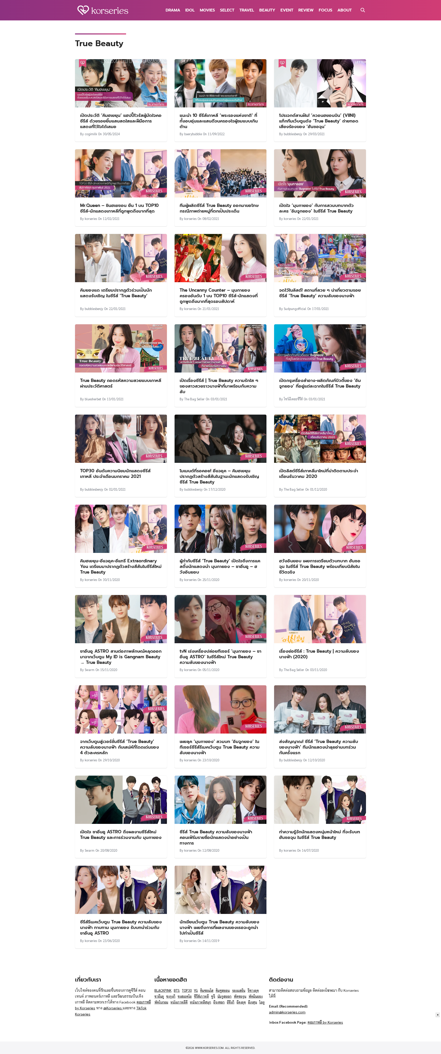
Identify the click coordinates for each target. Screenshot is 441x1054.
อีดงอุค (241, 1002)
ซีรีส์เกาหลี (201, 996)
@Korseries (113, 1008)
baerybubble (193, 134)
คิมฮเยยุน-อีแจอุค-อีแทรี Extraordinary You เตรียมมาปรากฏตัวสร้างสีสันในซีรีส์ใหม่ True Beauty (121, 566)
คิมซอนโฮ (206, 990)
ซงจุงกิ (170, 996)
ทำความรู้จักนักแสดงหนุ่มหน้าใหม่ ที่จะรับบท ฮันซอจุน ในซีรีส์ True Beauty (319, 834)
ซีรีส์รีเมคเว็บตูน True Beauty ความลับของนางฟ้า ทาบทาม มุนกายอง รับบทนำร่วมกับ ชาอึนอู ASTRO (121, 927)
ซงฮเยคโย (185, 996)
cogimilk (91, 134)
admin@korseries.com (287, 1012)
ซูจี (213, 996)
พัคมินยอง (256, 996)
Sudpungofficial (295, 308)
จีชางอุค (253, 990)
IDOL (190, 10)
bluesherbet (93, 399)
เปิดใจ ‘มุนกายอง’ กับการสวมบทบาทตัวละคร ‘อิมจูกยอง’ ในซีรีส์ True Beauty (316, 208)
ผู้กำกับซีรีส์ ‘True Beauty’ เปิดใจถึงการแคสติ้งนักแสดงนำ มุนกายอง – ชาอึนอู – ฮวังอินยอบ (220, 566)
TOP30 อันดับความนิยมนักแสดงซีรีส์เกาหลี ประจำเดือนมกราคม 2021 (115, 473)
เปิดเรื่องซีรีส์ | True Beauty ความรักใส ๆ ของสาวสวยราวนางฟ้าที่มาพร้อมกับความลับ (219, 386)
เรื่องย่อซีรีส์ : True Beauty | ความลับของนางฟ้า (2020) (319, 654)
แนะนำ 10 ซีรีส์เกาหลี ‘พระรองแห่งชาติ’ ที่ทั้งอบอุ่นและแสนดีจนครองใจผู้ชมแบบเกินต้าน (219, 121)
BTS (177, 990)
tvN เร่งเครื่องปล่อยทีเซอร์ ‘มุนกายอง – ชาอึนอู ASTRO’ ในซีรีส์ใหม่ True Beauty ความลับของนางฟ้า (220, 657)
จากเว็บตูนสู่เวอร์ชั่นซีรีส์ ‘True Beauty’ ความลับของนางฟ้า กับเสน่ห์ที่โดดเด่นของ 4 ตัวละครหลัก (119, 747)
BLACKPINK (163, 990)
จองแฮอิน (238, 990)
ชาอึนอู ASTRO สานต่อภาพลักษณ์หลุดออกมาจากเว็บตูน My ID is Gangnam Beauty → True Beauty (121, 657)
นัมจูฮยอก (224, 996)
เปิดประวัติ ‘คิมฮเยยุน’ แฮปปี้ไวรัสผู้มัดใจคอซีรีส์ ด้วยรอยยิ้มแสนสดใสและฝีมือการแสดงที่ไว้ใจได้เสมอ (121, 121)
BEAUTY (267, 10)
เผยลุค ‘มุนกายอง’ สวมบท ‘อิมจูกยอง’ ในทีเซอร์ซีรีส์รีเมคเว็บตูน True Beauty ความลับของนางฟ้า (220, 747)
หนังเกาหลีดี (179, 1002)
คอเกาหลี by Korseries (325, 1022)
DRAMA (173, 10)
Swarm (89, 669)
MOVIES (207, 10)
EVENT (286, 10)
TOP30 (187, 990)
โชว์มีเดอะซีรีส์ (293, 399)
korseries (91, 218)
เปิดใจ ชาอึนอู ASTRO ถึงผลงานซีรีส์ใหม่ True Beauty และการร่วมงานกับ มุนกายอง (121, 834)
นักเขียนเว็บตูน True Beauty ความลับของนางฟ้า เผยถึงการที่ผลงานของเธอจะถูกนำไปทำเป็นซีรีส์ (219, 927)
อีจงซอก (219, 1002)
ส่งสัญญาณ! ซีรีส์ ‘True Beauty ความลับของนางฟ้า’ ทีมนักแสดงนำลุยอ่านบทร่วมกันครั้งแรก (318, 747)
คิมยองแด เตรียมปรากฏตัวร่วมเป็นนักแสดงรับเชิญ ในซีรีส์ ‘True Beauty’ (116, 293)
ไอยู (262, 1002)
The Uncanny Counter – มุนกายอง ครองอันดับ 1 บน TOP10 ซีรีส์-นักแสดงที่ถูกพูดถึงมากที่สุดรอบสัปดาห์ (219, 296)
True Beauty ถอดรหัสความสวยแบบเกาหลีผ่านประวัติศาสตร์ (120, 383)
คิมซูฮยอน (223, 990)
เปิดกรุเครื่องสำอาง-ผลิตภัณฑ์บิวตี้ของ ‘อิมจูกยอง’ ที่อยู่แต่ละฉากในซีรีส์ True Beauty (320, 383)
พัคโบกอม (161, 1002)
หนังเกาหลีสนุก (200, 1002)
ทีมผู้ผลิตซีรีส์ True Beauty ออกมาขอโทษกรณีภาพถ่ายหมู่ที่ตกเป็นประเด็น (219, 208)
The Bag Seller (194, 399)
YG (196, 990)
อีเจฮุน (252, 1002)
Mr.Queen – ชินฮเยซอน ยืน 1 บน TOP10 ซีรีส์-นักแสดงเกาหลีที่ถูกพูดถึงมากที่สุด (119, 208)
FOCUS (325, 10)
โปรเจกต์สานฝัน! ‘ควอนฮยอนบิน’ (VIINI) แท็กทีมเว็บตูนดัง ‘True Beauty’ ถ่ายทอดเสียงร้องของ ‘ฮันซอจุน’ (318, 121)
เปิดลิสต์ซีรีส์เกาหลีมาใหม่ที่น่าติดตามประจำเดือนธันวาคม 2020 (318, 473)
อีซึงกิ (230, 1002)
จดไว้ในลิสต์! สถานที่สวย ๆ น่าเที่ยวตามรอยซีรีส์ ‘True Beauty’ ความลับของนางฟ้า (320, 293)
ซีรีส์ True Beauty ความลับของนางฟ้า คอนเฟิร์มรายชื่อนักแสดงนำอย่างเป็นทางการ (216, 837)
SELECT (227, 10)
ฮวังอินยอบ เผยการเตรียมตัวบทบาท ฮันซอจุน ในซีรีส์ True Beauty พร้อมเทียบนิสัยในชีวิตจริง (319, 566)
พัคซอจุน (240, 996)
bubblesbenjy (293, 134)
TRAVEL (246, 10)
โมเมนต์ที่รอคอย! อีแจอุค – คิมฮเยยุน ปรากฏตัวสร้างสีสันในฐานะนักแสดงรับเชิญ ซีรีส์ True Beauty (219, 476)
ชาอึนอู (159, 996)
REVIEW (306, 10)
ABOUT (344, 10)
